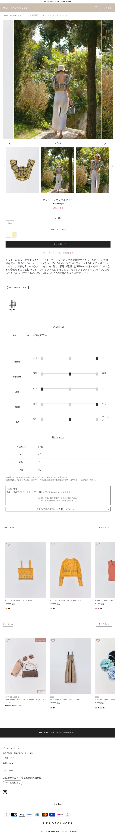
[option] (57, 2)
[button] (58, 252)
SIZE (58, 218)
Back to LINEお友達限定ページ (59, 732)
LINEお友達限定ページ (35, 15)
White (8, 234)
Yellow (14, 234)
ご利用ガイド (8, 758)
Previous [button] (10, 143)
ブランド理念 (8, 771)
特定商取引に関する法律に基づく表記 (18, 753)
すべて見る (104, 527)
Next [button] (105, 143)
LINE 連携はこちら (12, 783)
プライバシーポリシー (12, 748)
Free (10, 223)
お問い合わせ (8, 763)
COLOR (58, 230)
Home (5, 15)
